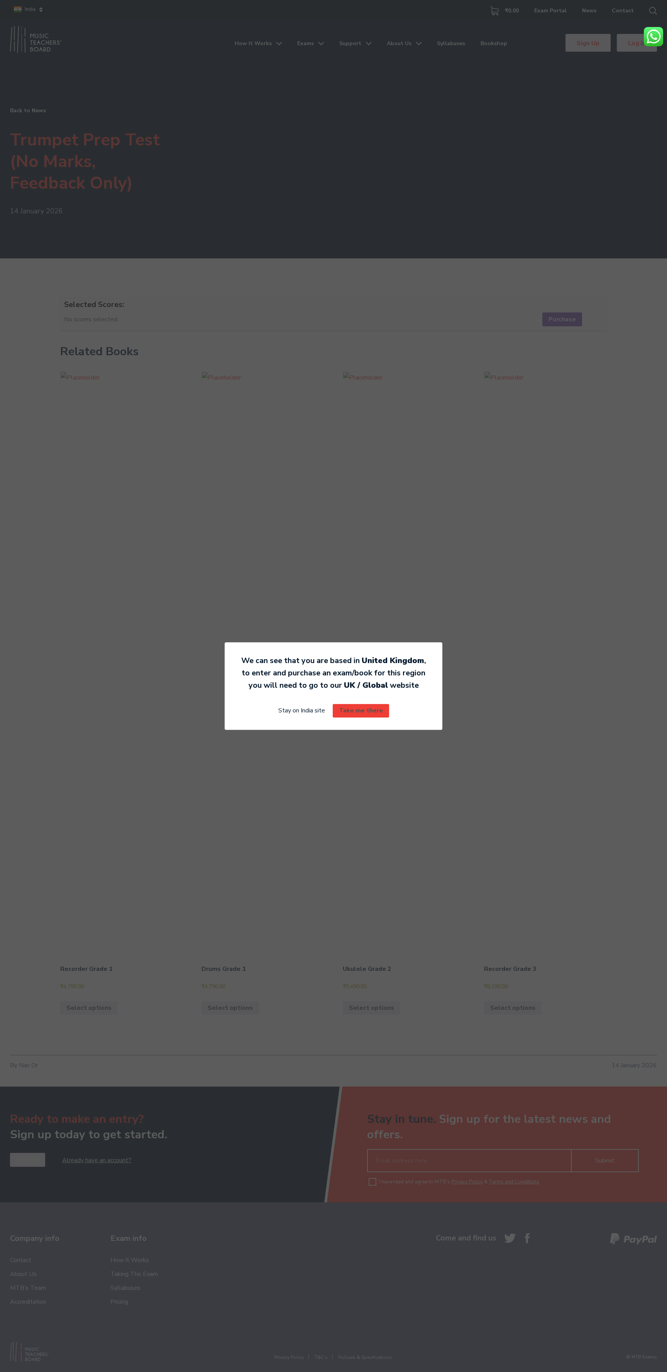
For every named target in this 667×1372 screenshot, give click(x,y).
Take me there (361, 711)
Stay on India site (301, 711)
